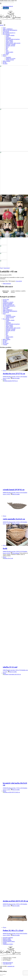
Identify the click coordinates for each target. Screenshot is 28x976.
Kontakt (5, 942)
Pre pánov (5, 63)
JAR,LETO (5, 54)
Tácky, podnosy (9, 40)
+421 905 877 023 (7, 963)
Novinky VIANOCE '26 (8, 304)
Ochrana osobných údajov (9, 941)
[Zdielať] (3, 974)
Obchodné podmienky (8, 937)
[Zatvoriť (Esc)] (4, 974)
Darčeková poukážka (7, 303)
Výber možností (15, 553)
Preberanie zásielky (7, 940)
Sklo (7, 48)
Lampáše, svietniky (10, 35)
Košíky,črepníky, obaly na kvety (13, 43)
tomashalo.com (10, 966)
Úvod (4, 27)
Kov (7, 49)
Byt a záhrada (6, 34)
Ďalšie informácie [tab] (7, 283)
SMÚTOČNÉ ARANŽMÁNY (10, 30)
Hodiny (7, 53)
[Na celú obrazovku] (2, 974)
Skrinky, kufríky (9, 41)
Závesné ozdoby (9, 52)
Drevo (7, 47)
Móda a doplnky (6, 61)
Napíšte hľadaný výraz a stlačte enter (8, 0)
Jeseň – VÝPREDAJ (7, 29)
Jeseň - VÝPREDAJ (7, 309)
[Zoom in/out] (0, 974)
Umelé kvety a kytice (10, 58)
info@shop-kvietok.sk (8, 962)
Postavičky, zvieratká (10, 44)
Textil (7, 50)
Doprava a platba (7, 938)
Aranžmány (8, 57)
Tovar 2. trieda (6, 307)
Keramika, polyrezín (10, 45)
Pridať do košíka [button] (16, 378)
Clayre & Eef (6, 31)
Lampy (7, 36)
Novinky (5, 300)
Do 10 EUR (5, 343)
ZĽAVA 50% (6, 299)
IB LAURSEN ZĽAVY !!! (9, 32)
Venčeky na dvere (10, 59)
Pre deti (4, 62)
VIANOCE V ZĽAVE (8, 302)
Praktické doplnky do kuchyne (13, 39)
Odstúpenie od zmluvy (8, 944)
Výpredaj (5, 344)
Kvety (4, 55)
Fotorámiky (8, 38)
